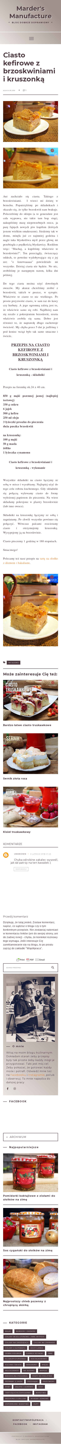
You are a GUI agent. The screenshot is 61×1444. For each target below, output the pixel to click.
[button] (30, 38)
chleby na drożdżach (16, 1343)
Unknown (20, 854)
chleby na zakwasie (44, 1343)
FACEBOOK (20, 1424)
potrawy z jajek (14, 1381)
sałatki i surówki (24, 1387)
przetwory (49, 1381)
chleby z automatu (15, 1348)
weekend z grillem (15, 1399)
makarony (31, 1365)
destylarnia (36, 1348)
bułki (8, 1331)
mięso (45, 1365)
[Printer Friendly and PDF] (30, 961)
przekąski (32, 1381)
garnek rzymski (34, 1353)
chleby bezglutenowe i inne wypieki (24, 1337)
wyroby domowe (40, 1399)
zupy (36, 1404)
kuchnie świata (13, 1365)
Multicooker (12, 1371)
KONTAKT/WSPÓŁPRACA (28, 1420)
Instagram (40, 1424)
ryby (7, 1387)
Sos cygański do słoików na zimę (28, 1250)
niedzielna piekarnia (16, 1376)
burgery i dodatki (25, 1331)
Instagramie (36, 1074)
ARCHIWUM (17, 1137)
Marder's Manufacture (30, 12)
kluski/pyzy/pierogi (15, 1359)
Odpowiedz (21, 869)
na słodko (13, 663)
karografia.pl (37, 1439)
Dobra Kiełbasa (13, 1353)
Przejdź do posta (15, 731)
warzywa (41, 1393)
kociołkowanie (39, 1359)
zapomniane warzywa (17, 1404)
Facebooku (18, 1074)
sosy (40, 1387)
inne (50, 1353)
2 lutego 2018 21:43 (40, 854)
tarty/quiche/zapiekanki (18, 1393)
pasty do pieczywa (42, 1376)
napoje (43, 1371)
